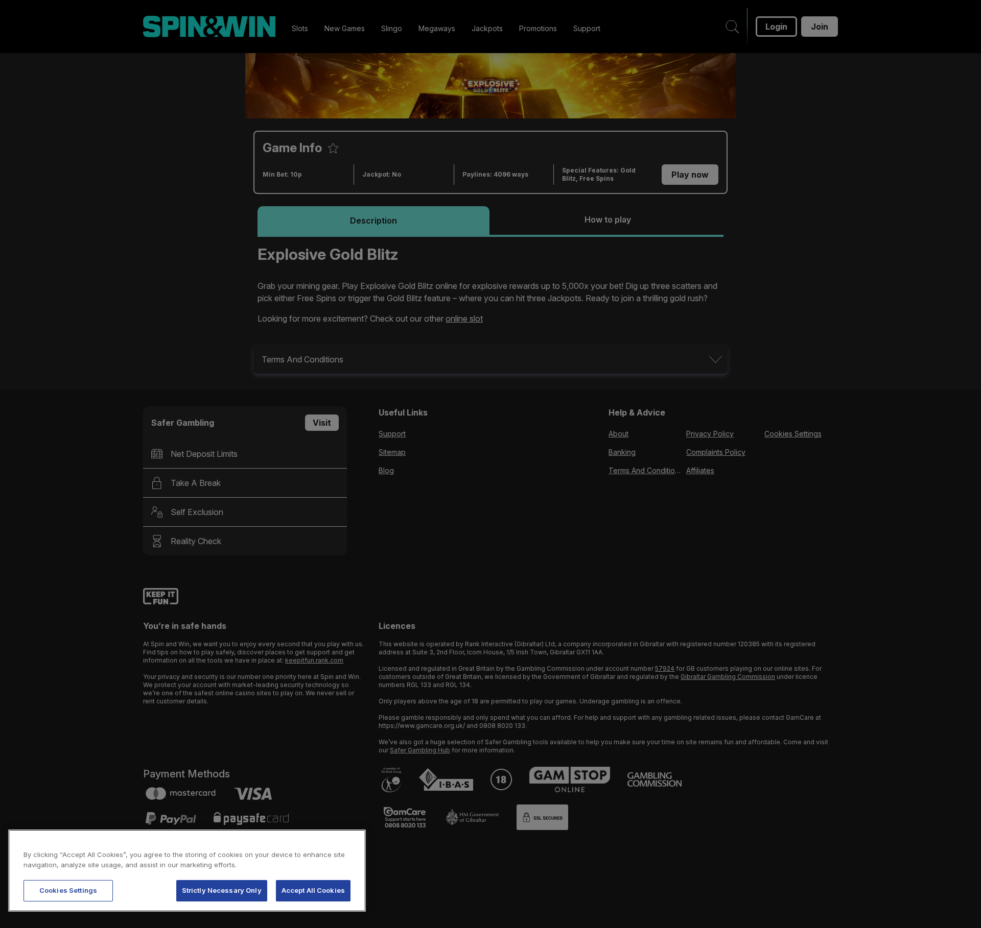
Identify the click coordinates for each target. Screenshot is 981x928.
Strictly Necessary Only (222, 890)
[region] (187, 870)
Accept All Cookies (313, 890)
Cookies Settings (68, 890)
